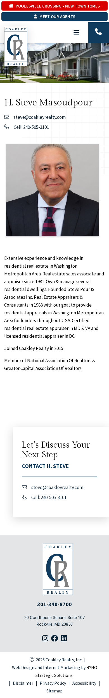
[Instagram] (45, 638)
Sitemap (54, 691)
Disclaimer (23, 683)
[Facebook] (54, 638)
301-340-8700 (54, 604)
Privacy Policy (53, 683)
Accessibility (84, 683)
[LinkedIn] (64, 638)
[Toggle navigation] (76, 32)
